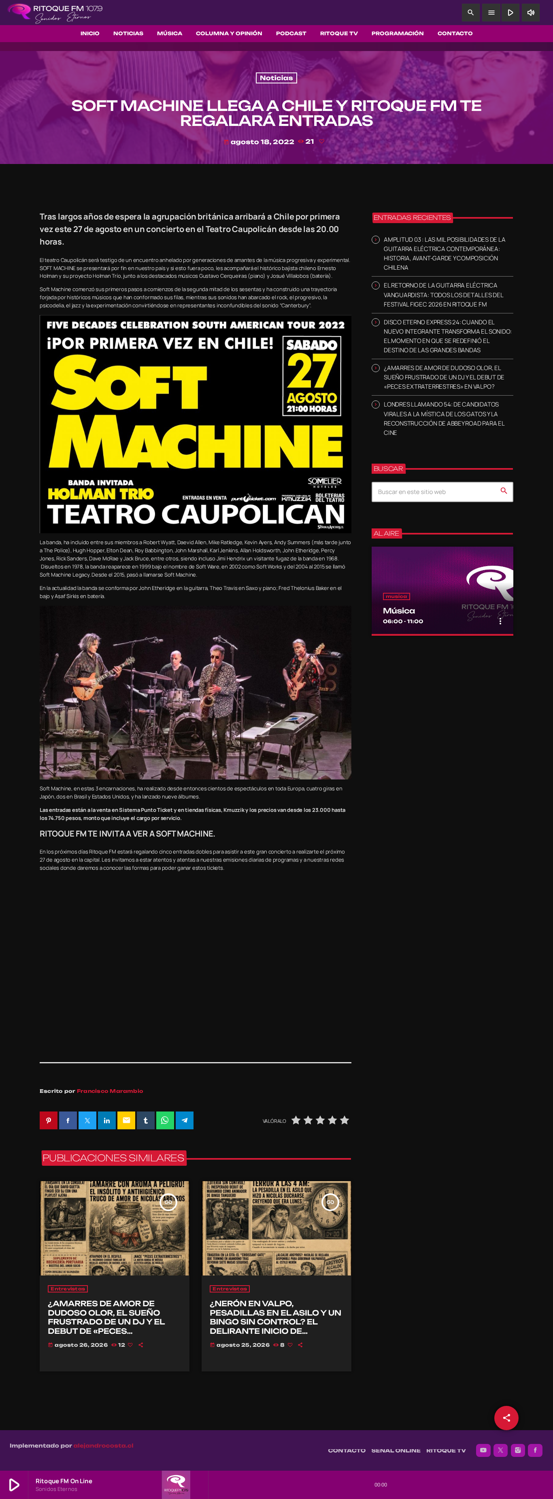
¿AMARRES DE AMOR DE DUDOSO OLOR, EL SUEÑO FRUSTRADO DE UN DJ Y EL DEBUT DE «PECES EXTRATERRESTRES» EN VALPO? (106, 1326)
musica (396, 596)
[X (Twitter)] (500, 1450)
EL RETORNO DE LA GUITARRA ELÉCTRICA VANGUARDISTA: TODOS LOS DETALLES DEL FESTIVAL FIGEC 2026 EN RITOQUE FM (443, 294)
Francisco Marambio (110, 1091)
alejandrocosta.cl (104, 1446)
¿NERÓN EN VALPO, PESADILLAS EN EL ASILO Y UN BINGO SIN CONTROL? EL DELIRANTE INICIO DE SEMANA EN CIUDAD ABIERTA (275, 1322)
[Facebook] (535, 1450)
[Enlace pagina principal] (55, 12)
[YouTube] (483, 1450)
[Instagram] (518, 1450)
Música (399, 611)
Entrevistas (68, 1289)
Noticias (276, 78)
